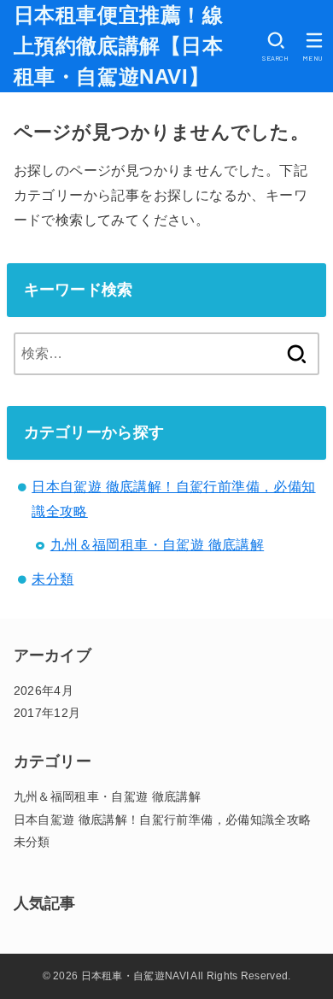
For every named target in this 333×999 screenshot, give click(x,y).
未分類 (52, 579)
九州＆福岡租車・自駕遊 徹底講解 (157, 545)
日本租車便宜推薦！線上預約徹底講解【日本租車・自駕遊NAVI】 (119, 45)
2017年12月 (47, 713)
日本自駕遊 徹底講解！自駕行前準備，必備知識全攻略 (163, 819)
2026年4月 (43, 690)
